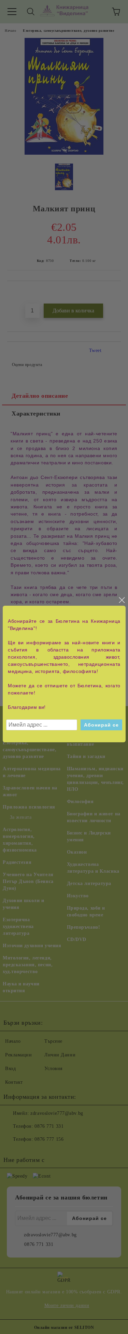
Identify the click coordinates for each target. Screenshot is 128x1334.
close (121, 600)
